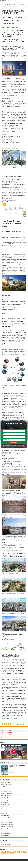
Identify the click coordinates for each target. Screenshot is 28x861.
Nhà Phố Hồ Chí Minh (5, 844)
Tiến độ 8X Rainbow (5, 806)
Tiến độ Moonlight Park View (7, 824)
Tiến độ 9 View (4, 813)
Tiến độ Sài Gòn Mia (5, 815)
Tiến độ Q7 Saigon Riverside (7, 800)
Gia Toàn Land (4, 842)
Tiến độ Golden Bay (5, 831)
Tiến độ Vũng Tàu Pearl (6, 795)
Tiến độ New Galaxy (5, 788)
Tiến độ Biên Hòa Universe (6, 791)
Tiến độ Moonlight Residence (7, 822)
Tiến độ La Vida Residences (7, 784)
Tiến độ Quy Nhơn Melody (6, 793)
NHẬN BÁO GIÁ (13, 442)
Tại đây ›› (2, 2)
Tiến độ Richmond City (5, 820)
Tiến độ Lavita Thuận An (6, 782)
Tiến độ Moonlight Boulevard (7, 826)
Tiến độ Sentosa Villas (5, 817)
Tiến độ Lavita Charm (5, 828)
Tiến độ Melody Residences (6, 808)
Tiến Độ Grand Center (5, 786)
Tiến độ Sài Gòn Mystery (6, 835)
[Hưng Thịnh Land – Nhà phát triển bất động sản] (14, 4)
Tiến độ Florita (4, 811)
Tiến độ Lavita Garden (5, 802)
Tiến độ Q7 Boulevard (5, 797)
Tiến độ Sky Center (5, 804)
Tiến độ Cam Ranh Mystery (6, 833)
